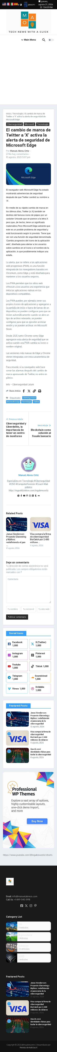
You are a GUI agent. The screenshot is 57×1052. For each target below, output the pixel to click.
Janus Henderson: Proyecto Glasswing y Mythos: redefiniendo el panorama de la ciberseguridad (39, 718)
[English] (4, 4)
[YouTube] (24, 496)
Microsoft (29, 124)
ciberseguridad (29, 398)
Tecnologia (26, 402)
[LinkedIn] (33, 496)
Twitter (36, 402)
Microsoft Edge (13, 402)
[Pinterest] (27, 496)
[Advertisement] (28, 74)
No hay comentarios (19, 154)
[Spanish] (16, 4)
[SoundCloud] (39, 496)
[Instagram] (30, 496)
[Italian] (12, 4)
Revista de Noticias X (28, 1047)
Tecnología (18, 113)
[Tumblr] (36, 496)
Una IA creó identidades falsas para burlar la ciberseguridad (40, 752)
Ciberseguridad (14, 124)
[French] (8, 4)
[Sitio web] (18, 496)
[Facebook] (21, 496)
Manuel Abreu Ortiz (19, 151)
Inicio (8, 113)
